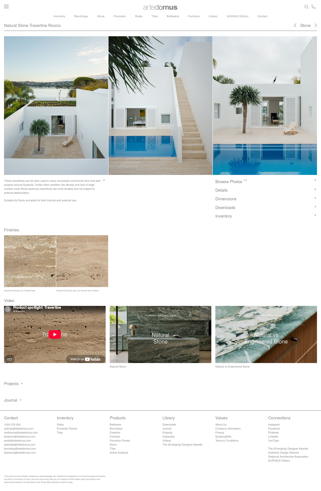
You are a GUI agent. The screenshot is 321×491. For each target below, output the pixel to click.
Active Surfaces (119, 452)
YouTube (273, 440)
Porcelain (120, 16)
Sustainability (223, 436)
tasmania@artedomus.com (20, 452)
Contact (263, 16)
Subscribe (169, 436)
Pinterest (273, 432)
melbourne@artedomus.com (21, 432)
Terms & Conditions (227, 440)
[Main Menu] (56, 7)
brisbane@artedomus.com (19, 436)
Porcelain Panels (67, 428)
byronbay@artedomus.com (20, 448)
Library (213, 16)
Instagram (274, 424)
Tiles (154, 16)
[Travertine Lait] (314, 26)
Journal (167, 428)
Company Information (228, 428)
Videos (167, 440)
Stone (101, 16)
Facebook (274, 428)
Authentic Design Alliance (283, 452)
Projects (167, 432)
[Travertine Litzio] (297, 26)
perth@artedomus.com (17, 440)
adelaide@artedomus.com (19, 444)
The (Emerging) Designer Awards (182, 444)
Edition (238, 16)
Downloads (169, 424)
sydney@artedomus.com (18, 428)
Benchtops (81, 16)
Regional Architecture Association (288, 456)
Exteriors (115, 432)
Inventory (59, 16)
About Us (220, 424)
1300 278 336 (12, 424)
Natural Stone (16, 25)
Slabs (138, 16)
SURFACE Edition (279, 460)
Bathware (173, 16)
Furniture (194, 16)
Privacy (219, 432)
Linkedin (273, 436)
